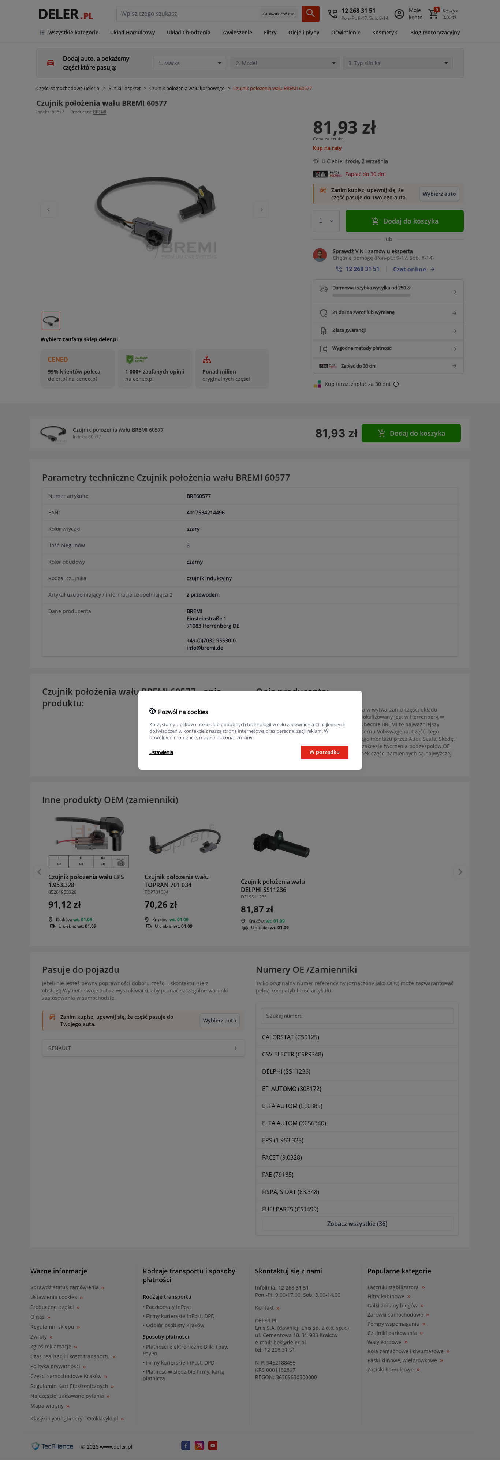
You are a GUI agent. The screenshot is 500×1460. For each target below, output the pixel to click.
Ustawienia (161, 752)
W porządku (325, 751)
